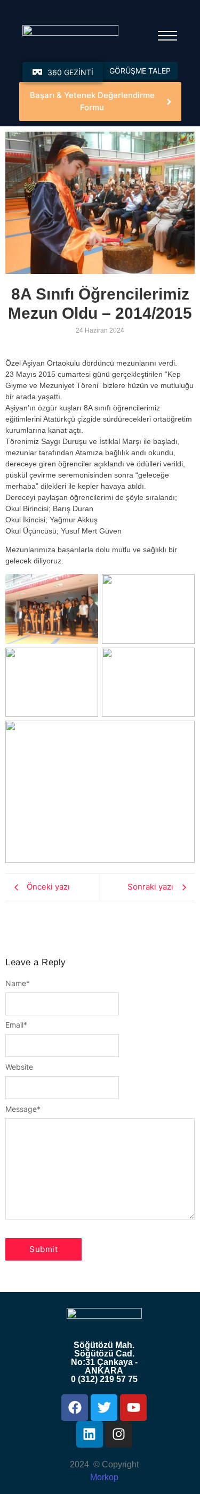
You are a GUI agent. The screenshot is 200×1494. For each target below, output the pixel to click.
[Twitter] (104, 1407)
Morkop (104, 1477)
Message (23, 1109)
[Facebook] (74, 1407)
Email (16, 1025)
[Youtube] (133, 1407)
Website (19, 1067)
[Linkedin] (89, 1434)
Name (17, 983)
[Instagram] (119, 1434)
